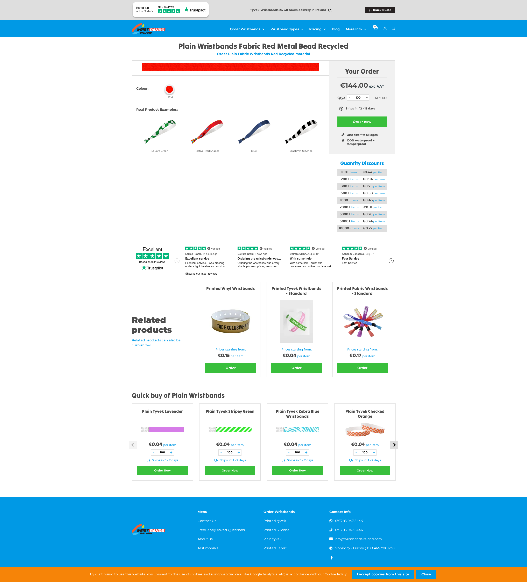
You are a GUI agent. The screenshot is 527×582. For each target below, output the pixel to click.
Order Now (162, 470)
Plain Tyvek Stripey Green (230, 411)
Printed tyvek (275, 521)
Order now (362, 122)
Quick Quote (382, 10)
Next (394, 445)
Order (231, 368)
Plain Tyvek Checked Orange (365, 414)
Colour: (142, 89)
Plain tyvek (273, 539)
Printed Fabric (275, 548)
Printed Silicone (276, 530)
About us (205, 539)
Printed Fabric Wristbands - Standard (362, 291)
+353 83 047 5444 (349, 521)
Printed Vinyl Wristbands (230, 288)
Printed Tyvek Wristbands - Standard (296, 291)
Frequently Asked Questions (221, 530)
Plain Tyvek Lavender (162, 411)
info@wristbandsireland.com (358, 539)
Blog (336, 29)
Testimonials (208, 548)
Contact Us (207, 521)
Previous (133, 445)
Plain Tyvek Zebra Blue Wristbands (297, 414)
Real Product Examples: (157, 110)
